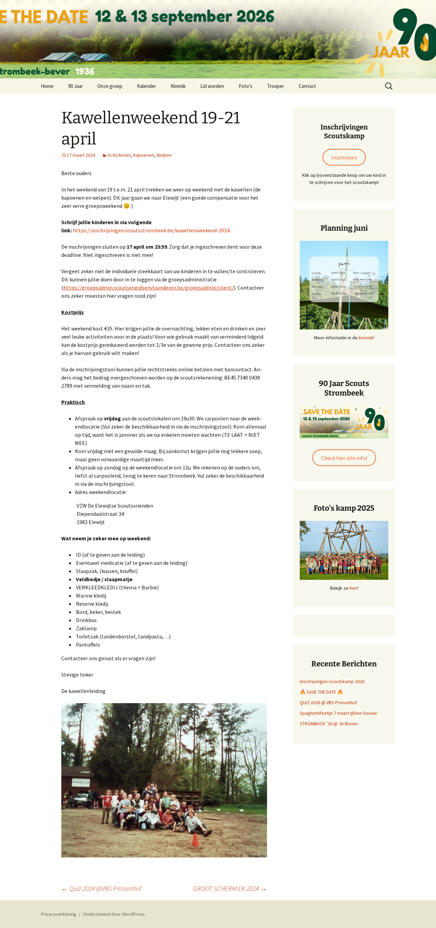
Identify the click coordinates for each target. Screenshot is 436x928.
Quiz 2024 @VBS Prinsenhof (101, 888)
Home (47, 86)
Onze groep (109, 86)
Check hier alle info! (344, 457)
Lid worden (212, 86)
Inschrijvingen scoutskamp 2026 (332, 681)
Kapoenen (143, 155)
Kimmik (178, 86)
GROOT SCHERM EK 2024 (230, 888)
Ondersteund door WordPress (114, 914)
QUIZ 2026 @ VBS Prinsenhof (328, 702)
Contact (307, 86)
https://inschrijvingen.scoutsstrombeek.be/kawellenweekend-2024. (152, 230)
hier (353, 588)
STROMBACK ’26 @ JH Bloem (329, 724)
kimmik (366, 338)
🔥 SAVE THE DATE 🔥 (321, 692)
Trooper (275, 86)
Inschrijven (344, 157)
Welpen (164, 155)
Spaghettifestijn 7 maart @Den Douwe (338, 713)
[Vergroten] (379, 249)
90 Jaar (75, 86)
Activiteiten (119, 155)
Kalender (146, 86)
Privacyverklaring (58, 914)
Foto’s (245, 86)
